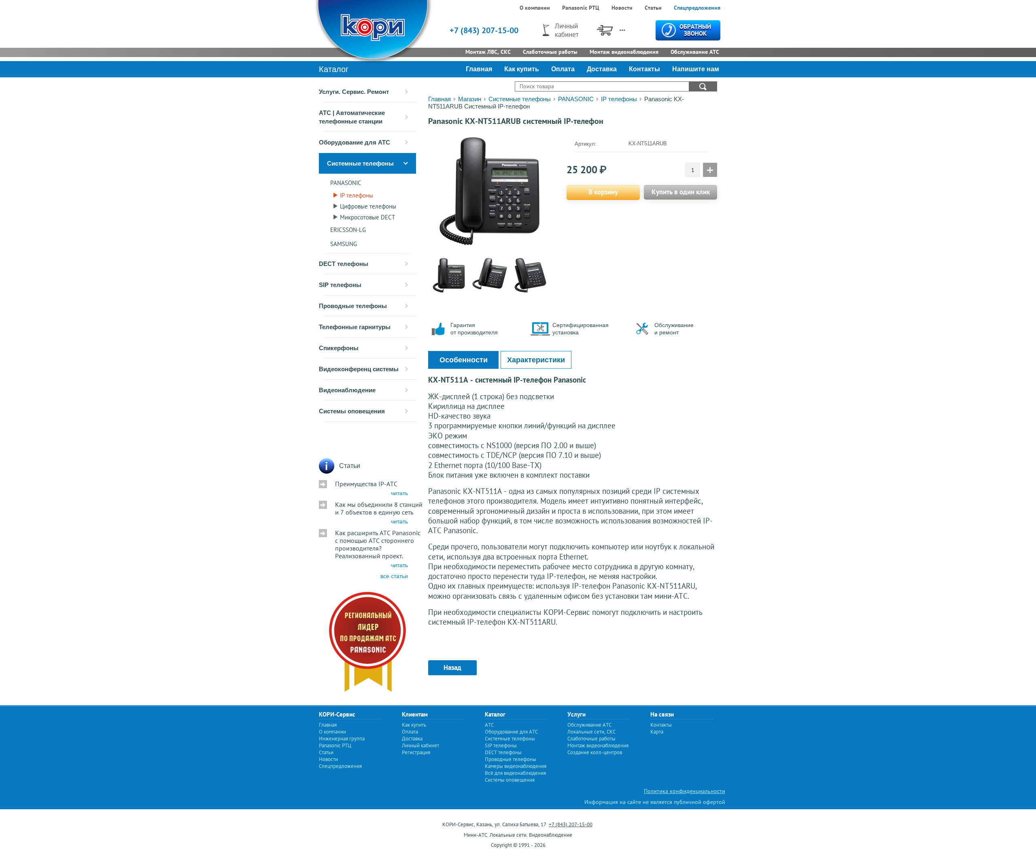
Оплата (410, 731)
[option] (489, 191)
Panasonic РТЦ (335, 745)
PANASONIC (345, 183)
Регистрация (416, 752)
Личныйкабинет (567, 30)
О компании (332, 731)
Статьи (326, 752)
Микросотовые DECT (367, 217)
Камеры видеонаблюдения (515, 766)
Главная (439, 99)
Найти (703, 86)
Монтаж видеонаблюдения (597, 745)
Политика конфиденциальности (684, 791)
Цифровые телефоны (368, 206)
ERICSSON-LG (348, 230)
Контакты (661, 724)
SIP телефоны (501, 745)
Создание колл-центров (594, 752)
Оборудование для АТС (511, 731)
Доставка (412, 738)
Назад (452, 667)
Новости (328, 759)
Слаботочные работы (591, 738)
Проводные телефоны (510, 759)
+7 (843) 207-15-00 (484, 30)
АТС (489, 724)
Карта (656, 731)
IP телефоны (356, 195)
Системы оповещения (510, 779)
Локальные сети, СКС (591, 731)
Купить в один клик (681, 191)
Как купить (414, 724)
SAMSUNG (343, 244)
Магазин (469, 99)
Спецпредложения (340, 766)
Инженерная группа (342, 738)
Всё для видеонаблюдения (515, 773)
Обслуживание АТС (589, 724)
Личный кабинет (420, 745)
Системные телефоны (519, 99)
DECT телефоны (503, 752)
